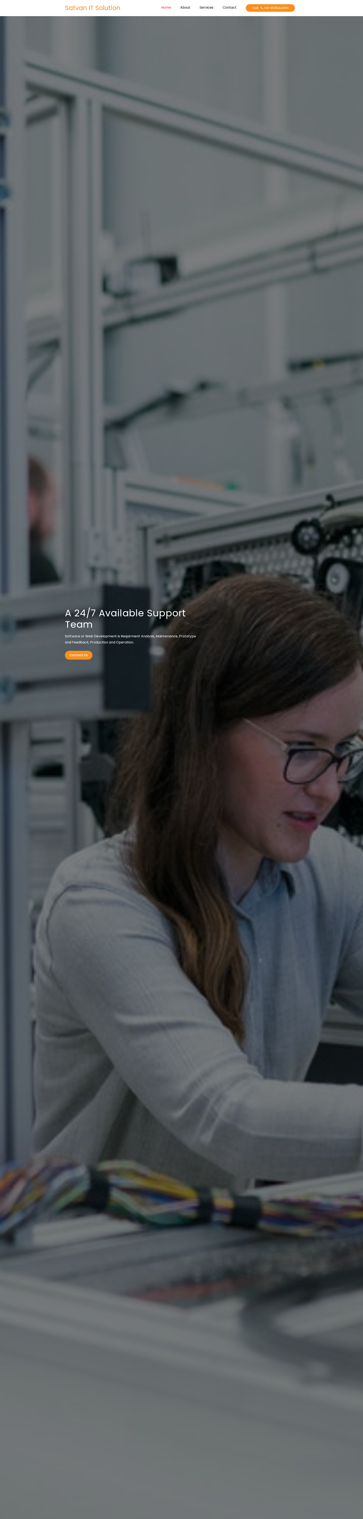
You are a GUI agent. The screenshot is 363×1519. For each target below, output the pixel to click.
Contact (230, 7)
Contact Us (78, 655)
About (185, 7)
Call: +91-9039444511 (270, 8)
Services (206, 7)
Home (166, 7)
